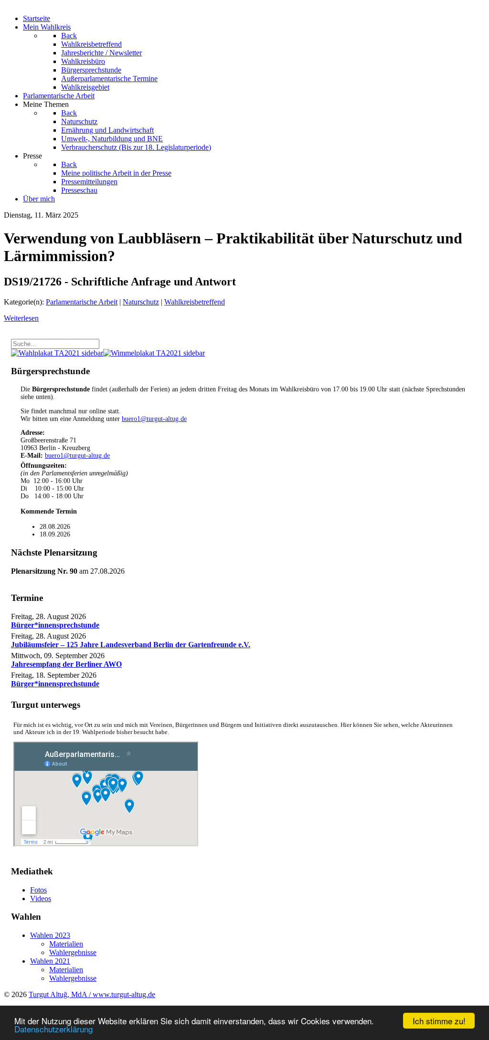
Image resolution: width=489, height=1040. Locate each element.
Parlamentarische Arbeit (81, 302)
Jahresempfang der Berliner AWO (66, 664)
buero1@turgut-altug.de (154, 418)
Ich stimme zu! (439, 1021)
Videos (40, 898)
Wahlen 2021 (50, 961)
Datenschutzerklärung (53, 1029)
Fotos (38, 890)
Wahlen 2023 (50, 935)
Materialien (66, 944)
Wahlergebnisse (72, 952)
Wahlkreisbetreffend (194, 302)
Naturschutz (141, 302)
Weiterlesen (21, 318)
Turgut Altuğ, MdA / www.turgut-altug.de (92, 994)
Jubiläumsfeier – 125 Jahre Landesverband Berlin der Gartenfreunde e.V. (130, 645)
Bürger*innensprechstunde (55, 625)
